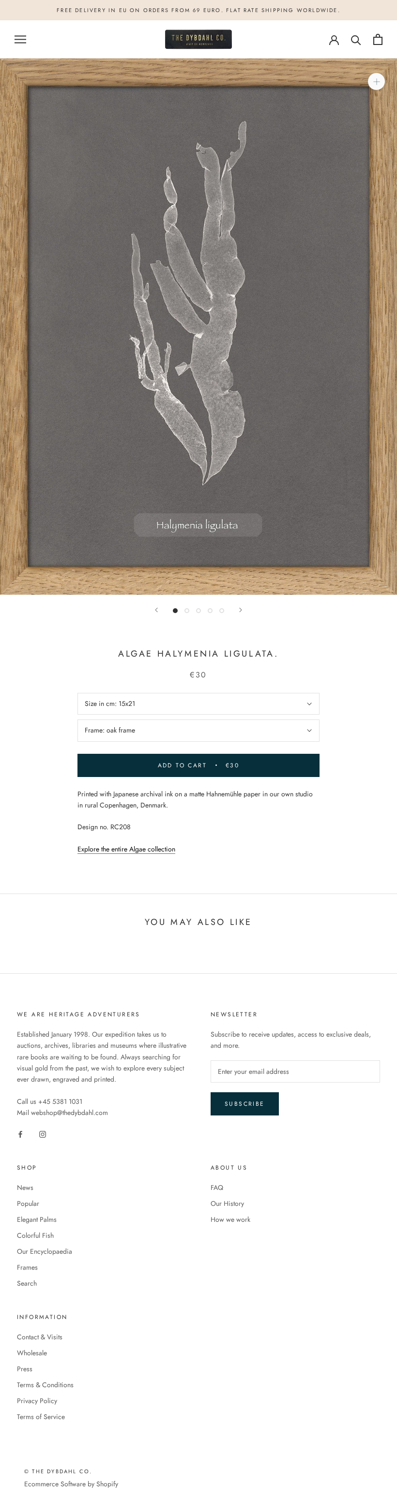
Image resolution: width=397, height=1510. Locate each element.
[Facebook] (20, 1133)
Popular (28, 1203)
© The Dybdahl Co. (58, 1471)
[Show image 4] (210, 610)
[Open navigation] (20, 39)
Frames (27, 1267)
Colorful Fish (35, 1235)
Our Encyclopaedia (44, 1251)
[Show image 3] (198, 610)
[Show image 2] (186, 610)
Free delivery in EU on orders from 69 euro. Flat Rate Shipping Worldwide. (198, 10)
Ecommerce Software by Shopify (71, 1484)
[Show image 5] (221, 610)
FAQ (217, 1187)
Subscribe (245, 1104)
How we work (230, 1219)
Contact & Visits (39, 1337)
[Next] (240, 610)
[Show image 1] (175, 610)
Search (27, 1283)
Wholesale (32, 1353)
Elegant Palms (37, 1219)
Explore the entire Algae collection (126, 849)
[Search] (356, 39)
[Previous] (156, 610)
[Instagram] (42, 1133)
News (25, 1187)
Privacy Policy (37, 1401)
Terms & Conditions (45, 1385)
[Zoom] (376, 81)
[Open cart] (377, 39)
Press (24, 1369)
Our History (227, 1203)
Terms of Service (41, 1417)
